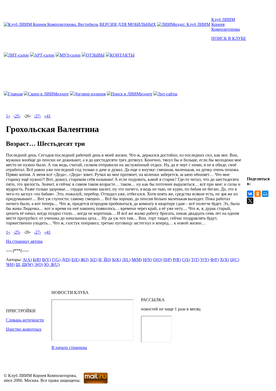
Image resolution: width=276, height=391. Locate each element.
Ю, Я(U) (52, 264)
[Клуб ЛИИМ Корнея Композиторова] (51, 24)
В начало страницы (69, 347)
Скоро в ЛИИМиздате (48, 94)
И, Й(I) (104, 259)
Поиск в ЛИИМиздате (131, 94)
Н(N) (147, 259)
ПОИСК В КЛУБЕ (228, 38)
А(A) (27, 259)
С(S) (186, 259)
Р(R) (177, 259)
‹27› (37, 116)
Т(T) (195, 259)
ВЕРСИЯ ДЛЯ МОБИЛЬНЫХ (127, 24)
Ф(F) (214, 259)
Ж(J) (85, 259)
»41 (47, 116)
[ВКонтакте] (250, 194)
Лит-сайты (167, 94)
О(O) (157, 259)
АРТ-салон (44, 55)
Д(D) (65, 259)
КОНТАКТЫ (122, 55)
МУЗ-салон (70, 55)
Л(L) (126, 259)
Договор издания (90, 94)
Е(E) (75, 259)
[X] (250, 201)
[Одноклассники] (257, 194)
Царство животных (24, 329)
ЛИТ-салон (18, 55)
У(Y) (204, 259)
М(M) (137, 259)
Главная (15, 94)
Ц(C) (234, 259)
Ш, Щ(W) (24, 264)
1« (8, 116)
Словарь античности (25, 320)
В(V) (46, 259)
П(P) (167, 259)
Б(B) (37, 259)
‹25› (16, 116)
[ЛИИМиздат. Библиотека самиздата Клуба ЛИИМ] (183, 24)
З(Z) (93, 259)
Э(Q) (38, 264)
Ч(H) (10, 264)
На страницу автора (24, 241)
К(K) (116, 259)
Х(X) (224, 259)
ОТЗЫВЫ (95, 55)
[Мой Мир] (265, 194)
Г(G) (56, 259)
